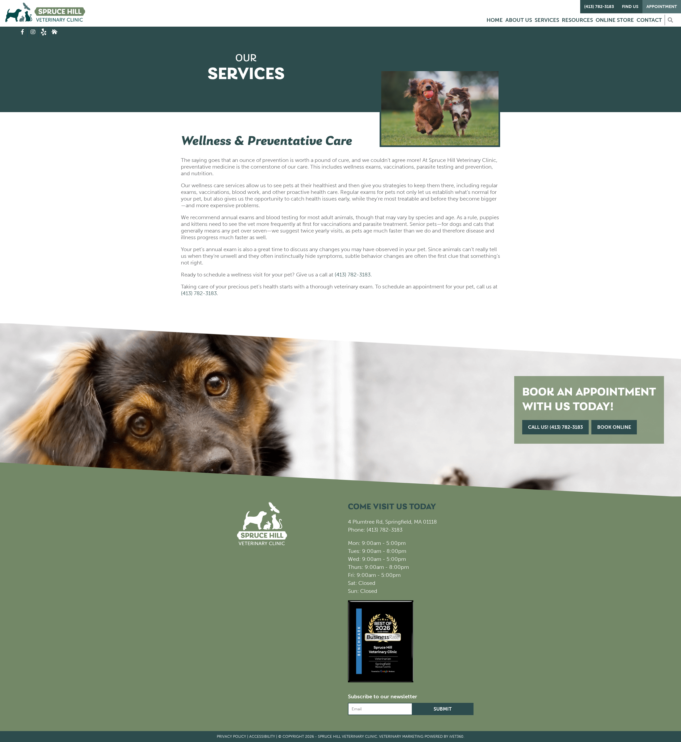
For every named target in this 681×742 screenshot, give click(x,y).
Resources (577, 20)
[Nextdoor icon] (54, 32)
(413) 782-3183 (599, 6)
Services (547, 20)
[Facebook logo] (22, 32)
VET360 (456, 736)
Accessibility (262, 736)
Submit (443, 709)
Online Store (615, 20)
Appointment (661, 6)
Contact (649, 20)
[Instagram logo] (33, 32)
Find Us (630, 6)
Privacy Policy (231, 736)
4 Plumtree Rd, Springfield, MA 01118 (392, 522)
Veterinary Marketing (401, 736)
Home (495, 20)
